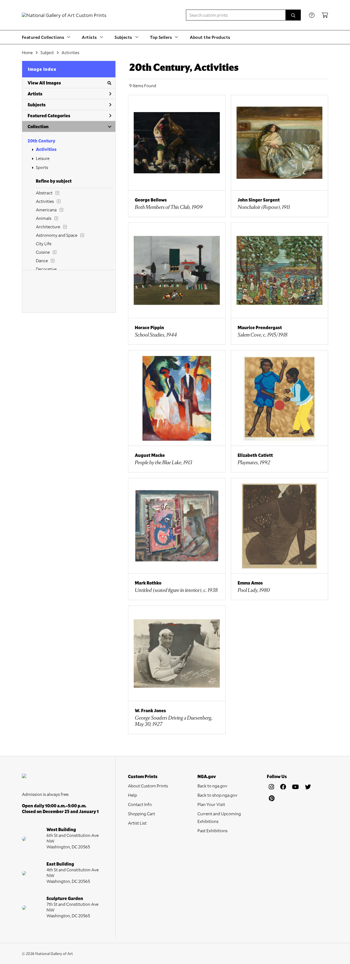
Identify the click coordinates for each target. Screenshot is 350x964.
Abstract (44, 192)
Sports (42, 167)
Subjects (37, 104)
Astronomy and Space (56, 235)
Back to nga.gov (212, 785)
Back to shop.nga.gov (217, 795)
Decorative (46, 269)
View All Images (44, 83)
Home (27, 52)
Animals (43, 218)
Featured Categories (49, 115)
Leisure (42, 158)
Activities (46, 149)
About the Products (210, 37)
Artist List (137, 823)
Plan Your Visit (211, 804)
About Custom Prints (148, 785)
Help (132, 795)
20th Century (41, 141)
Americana (46, 209)
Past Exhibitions (212, 830)
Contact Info (140, 804)
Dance (42, 260)
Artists (35, 94)
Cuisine (43, 252)
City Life (43, 243)
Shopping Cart (141, 813)
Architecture (48, 226)
